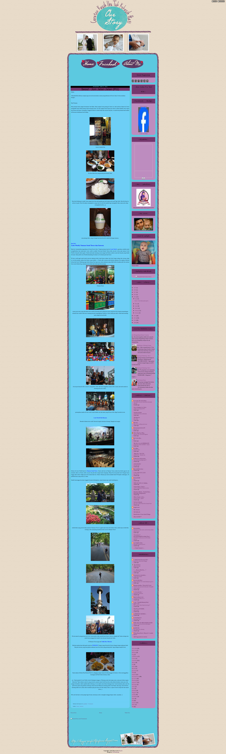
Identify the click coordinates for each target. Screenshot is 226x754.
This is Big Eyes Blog (139, 433)
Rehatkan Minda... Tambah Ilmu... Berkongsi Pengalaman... (142, 492)
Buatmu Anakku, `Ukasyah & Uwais (142, 585)
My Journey (137, 509)
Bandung (134, 652)
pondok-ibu (136, 628)
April (136, 306)
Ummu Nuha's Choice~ (139, 486)
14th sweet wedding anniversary (140, 424)
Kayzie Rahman (143, 106)
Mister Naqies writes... (139, 497)
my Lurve (134, 678)
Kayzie (120, 750)
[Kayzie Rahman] (143, 131)
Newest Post (73, 712)
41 (134, 439)
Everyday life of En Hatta (140, 400)
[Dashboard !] (221, 1)
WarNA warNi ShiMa (139, 608)
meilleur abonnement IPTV (139, 408)
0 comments (90, 703)
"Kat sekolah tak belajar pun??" (140, 460)
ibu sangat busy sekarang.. (139, 629)
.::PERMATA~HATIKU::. (140, 614)
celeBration (134, 656)
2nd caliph (134, 648)
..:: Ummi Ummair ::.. (139, 548)
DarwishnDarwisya (138, 469)
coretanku (134, 660)
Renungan (134, 684)
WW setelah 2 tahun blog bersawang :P (142, 605)
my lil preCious (135, 676)
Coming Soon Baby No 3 (139, 598)
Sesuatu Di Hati (137, 571)
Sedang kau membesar (138, 593)
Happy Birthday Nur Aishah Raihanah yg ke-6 (143, 581)
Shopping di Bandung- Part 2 (143, 368)
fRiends (134, 668)
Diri (134, 479)
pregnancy (134, 682)
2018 (135, 290)
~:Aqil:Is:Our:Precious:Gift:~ (141, 559)
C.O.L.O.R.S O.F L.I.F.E (140, 472)
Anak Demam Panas (141, 380)
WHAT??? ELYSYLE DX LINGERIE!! (142, 624)
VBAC (133, 704)
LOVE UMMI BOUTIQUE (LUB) (141, 488)
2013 (135, 296)
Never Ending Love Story (140, 407)
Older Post (127, 712)
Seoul (77, 706)
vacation (81, 706)
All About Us (137, 417)
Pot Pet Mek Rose (138, 580)
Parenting (134, 680)
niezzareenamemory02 (139, 427)
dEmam (133, 662)
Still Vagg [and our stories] (140, 636)
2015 (135, 294)
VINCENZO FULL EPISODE (140, 413)
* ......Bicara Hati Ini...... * (140, 570)
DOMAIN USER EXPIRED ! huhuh (141, 444)
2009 (135, 322)
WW (133, 706)
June (136, 298)
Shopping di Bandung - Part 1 (143, 355)
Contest (134, 658)
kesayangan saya (137, 619)
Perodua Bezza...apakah (139, 498)
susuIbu (134, 694)
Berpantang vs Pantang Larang (143, 345)
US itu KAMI (137, 478)
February (137, 310)
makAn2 (134, 674)
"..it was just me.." (138, 592)
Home (100, 712)
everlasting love (138, 617)
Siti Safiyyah (137, 512)
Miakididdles (137, 528)
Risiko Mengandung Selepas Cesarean (139, 335)
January (137, 313)
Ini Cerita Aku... (138, 438)
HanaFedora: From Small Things (142, 514)
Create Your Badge (143, 133)
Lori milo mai (136, 465)
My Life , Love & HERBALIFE (141, 443)
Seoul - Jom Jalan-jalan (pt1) (100, 89)
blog (133, 654)
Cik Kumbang (115, 752)
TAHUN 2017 (137, 450)
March (136, 308)
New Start (136, 419)
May (136, 303)
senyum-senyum (138, 412)
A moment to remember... (140, 575)
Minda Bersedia (137, 566)
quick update (136, 610)
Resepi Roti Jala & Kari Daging (140, 561)
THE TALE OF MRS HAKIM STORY (143, 622)
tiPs (133, 700)
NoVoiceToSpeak (138, 502)
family (133, 666)
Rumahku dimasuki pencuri (139, 544)
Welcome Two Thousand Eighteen (141, 434)
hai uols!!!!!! (136, 429)
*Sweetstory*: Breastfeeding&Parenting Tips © (142, 535)
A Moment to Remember (140, 458)
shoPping (134, 690)
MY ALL (136, 422)
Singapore (134, 692)
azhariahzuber (137, 464)
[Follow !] (214, 1)
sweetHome (134, 696)
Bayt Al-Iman (137, 564)
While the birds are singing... (141, 483)
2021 (135, 287)
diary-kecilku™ (138, 516)
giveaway (134, 670)
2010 (135, 320)
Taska (133, 698)
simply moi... (137, 507)
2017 (135, 292)
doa (133, 664)
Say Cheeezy (136, 474)
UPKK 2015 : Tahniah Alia (139, 455)
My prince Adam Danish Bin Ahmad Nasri (143, 503)
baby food (134, 650)
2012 (135, 315)
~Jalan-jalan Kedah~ (138, 576)
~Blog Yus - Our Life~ (139, 453)
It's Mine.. (136, 448)
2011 (135, 318)
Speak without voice (139, 597)
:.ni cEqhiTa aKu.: (138, 543)
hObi (133, 672)
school (133, 686)
